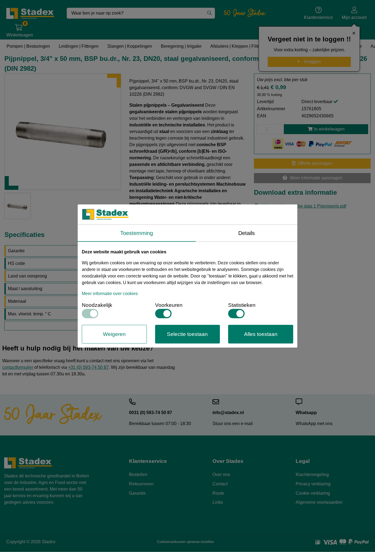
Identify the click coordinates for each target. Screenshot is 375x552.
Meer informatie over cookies (110, 293)
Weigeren (114, 334)
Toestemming (136, 233)
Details (246, 233)
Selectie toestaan (187, 334)
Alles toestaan (261, 334)
